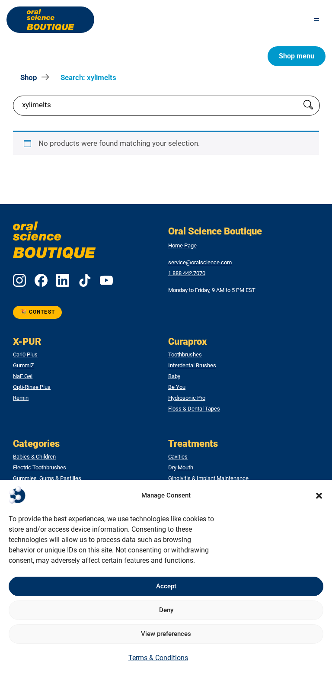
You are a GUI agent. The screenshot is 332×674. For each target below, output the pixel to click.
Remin (21, 398)
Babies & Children (34, 457)
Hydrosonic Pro (186, 398)
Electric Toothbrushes (39, 468)
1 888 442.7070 (186, 273)
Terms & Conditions (158, 658)
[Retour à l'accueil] (50, 20)
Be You (176, 387)
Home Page (182, 245)
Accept (166, 586)
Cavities (178, 457)
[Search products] (308, 105)
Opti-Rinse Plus (32, 387)
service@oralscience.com (200, 263)
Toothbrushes (185, 355)
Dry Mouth (180, 468)
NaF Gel (22, 376)
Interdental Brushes (192, 366)
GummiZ (23, 366)
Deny (166, 610)
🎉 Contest (37, 312)
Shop (28, 78)
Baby (174, 376)
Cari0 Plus (25, 355)
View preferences (166, 634)
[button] (319, 495)
